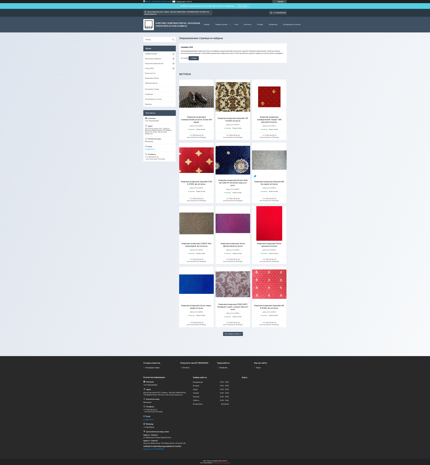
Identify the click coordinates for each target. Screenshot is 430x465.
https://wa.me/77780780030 (153, 449)
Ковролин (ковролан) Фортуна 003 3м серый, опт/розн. (269, 183)
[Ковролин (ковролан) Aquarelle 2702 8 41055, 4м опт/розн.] (196, 160)
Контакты (247, 24)
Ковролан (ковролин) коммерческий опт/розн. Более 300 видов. (196, 119)
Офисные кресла (151, 83)
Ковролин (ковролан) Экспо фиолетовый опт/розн (233, 244)
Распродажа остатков (291, 24)
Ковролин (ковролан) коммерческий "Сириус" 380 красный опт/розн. (269, 119)
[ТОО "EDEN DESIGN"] (148, 24)
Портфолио (273, 24)
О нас (236, 24)
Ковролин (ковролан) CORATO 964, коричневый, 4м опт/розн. (196, 244)
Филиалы (148, 104)
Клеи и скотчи (150, 73)
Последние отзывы (152, 89)
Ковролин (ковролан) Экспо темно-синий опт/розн (196, 307)
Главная (206, 24)
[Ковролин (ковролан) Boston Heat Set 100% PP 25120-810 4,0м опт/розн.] (233, 160)
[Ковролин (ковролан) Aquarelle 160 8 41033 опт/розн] (233, 97)
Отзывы (260, 24)
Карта (258, 368)
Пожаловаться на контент (221, 463)
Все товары (243, 6)
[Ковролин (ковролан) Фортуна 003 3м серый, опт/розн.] (269, 160)
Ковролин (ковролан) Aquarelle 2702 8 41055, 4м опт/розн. (196, 183)
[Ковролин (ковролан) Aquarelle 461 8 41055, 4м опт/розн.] (269, 284)
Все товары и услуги (232, 334)
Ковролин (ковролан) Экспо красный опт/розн (269, 244)
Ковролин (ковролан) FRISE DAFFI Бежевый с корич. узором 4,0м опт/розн (232, 306)
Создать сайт (180, 1)
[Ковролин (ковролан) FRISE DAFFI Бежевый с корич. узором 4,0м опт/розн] (233, 284)
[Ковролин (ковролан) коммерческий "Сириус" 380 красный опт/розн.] (269, 97)
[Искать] (173, 39)
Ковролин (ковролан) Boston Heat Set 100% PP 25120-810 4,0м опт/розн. (232, 182)
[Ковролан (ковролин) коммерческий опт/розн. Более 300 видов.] (196, 97)
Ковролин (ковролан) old (154, 63)
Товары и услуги (221, 24)
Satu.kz (225, 461)
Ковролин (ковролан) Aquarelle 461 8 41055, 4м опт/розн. (269, 307)
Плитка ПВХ (149, 68)
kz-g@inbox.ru (150, 149)
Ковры (194, 58)
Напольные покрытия (153, 59)
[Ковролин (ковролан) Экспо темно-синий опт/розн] (196, 284)
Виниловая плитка (152, 78)
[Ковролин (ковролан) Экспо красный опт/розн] (269, 223)
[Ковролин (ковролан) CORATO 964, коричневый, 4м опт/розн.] (196, 223)
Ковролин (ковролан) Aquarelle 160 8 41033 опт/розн (233, 119)
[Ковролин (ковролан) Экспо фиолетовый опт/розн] (233, 223)
